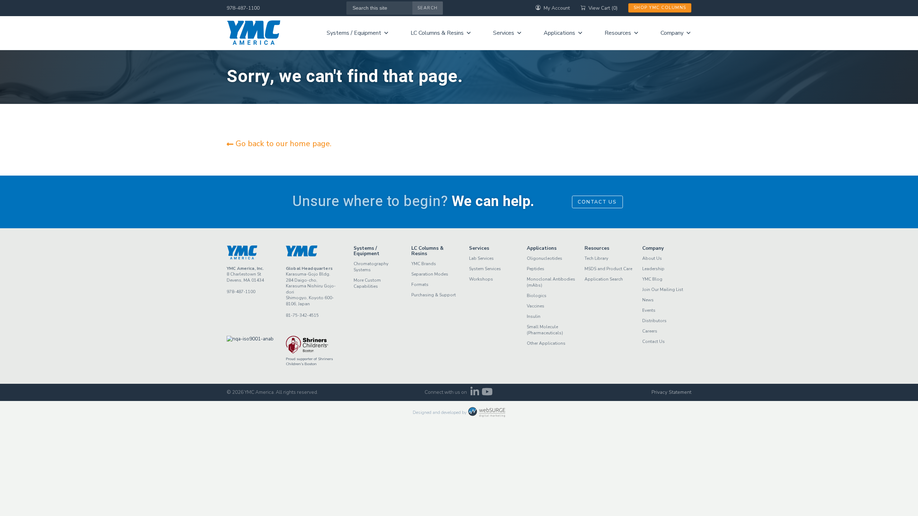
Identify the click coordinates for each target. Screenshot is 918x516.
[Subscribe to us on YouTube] (487, 393)
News (648, 300)
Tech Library (596, 258)
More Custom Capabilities (367, 283)
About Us (652, 258)
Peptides (535, 269)
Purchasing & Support (433, 295)
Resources (618, 33)
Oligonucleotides (544, 258)
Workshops (481, 279)
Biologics (536, 295)
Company (672, 33)
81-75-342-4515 (302, 315)
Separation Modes (429, 274)
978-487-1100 (243, 8)
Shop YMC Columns (660, 7)
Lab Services (481, 258)
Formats (420, 284)
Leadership (653, 269)
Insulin (533, 316)
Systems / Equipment (354, 33)
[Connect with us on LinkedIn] (474, 393)
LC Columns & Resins (437, 33)
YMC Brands (423, 264)
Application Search (604, 279)
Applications (559, 33)
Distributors (654, 321)
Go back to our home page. (282, 143)
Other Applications (546, 343)
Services (503, 33)
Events (649, 310)
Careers (649, 331)
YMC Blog (652, 279)
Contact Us (597, 202)
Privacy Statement (671, 392)
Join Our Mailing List (662, 289)
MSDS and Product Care (608, 269)
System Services (485, 269)
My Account (557, 8)
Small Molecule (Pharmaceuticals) (545, 330)
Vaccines (535, 306)
